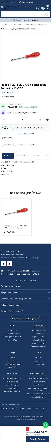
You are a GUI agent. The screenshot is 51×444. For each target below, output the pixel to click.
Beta (29, 408)
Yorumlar (37, 156)
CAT (36, 408)
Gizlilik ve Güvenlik (12, 382)
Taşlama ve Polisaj (38, 382)
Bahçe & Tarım (38, 385)
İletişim (12, 358)
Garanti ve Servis (38, 343)
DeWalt (13, 408)
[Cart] (48, 8)
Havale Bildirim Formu (13, 364)
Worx (43, 408)
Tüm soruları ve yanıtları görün (24, 319)
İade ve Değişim (38, 340)
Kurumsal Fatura (12, 340)
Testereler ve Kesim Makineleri (38, 394)
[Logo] (17, 8)
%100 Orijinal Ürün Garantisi (13, 337)
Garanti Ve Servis (23, 156)
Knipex (22, 408)
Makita (4, 408)
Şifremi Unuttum (38, 364)
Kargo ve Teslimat (38, 337)
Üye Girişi (38, 361)
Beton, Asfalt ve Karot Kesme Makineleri (38, 389)
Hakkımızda (12, 330)
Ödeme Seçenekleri (38, 346)
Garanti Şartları (12, 388)
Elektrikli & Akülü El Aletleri (38, 378)
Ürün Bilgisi (8, 156)
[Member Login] (43, 8)
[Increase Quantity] (41, 119)
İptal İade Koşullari (12, 385)
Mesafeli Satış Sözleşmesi (12, 378)
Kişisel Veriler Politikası (12, 391)
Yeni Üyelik (38, 358)
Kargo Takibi (12, 367)
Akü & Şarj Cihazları (38, 397)
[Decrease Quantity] (3, 119)
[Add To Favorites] (47, 119)
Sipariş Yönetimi (38, 333)
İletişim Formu (13, 361)
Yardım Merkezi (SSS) (38, 330)
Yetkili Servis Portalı (13, 333)
